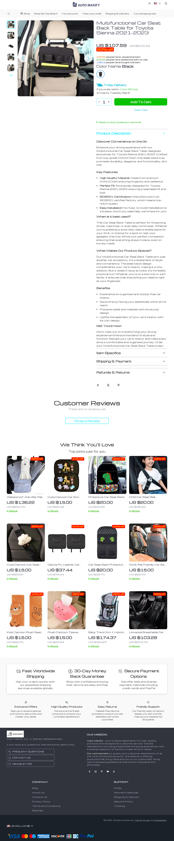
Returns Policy (123, 801)
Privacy (146, 820)
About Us (38, 792)
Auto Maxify (95, 740)
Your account (69, 13)
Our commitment (98, 753)
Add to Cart (140, 102)
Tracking (119, 806)
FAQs (118, 788)
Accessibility (160, 820)
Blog (35, 788)
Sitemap (37, 810)
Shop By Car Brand (45, 13)
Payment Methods (126, 792)
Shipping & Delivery (117, 13)
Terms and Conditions (46, 806)
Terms (138, 820)
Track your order (92, 13)
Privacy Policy (41, 801)
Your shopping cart (144, 13)
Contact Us (39, 797)
